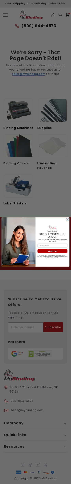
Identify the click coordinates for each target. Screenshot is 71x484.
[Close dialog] (67, 219)
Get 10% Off (52, 251)
